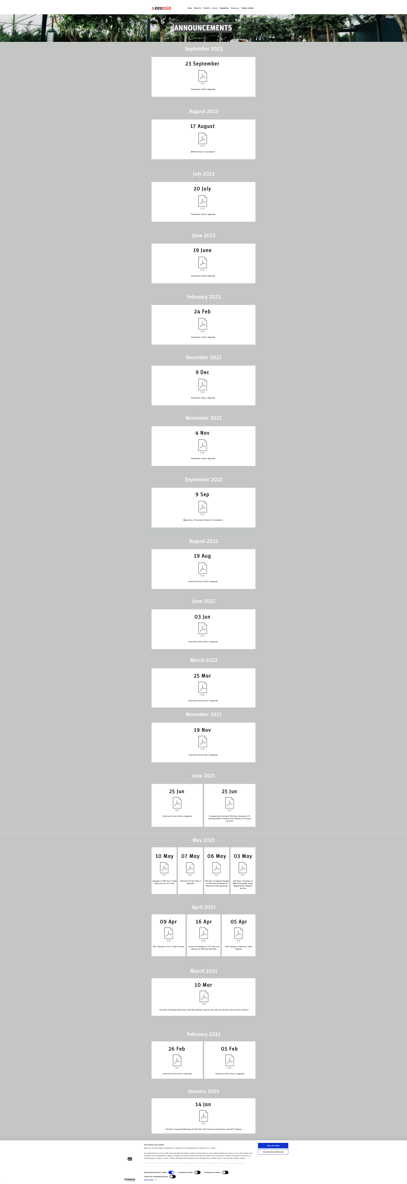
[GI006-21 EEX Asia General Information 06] (216, 869)
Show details (149, 1180)
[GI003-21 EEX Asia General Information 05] (238, 934)
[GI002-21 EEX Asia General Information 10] (204, 998)
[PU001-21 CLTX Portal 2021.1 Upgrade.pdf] (229, 1062)
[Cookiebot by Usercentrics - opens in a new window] (130, 1179)
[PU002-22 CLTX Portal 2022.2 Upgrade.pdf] (202, 630)
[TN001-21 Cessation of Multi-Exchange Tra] (242, 869)
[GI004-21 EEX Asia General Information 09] (168, 934)
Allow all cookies (273, 1145)
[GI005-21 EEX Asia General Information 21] (203, 934)
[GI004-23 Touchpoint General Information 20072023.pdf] (202, 202)
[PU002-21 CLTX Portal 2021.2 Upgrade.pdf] (177, 1062)
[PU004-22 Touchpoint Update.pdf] (202, 508)
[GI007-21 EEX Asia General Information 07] (164, 869)
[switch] (197, 1172)
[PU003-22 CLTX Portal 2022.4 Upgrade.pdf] (202, 569)
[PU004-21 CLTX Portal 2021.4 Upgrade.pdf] (177, 804)
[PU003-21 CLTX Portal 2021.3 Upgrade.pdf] (190, 869)
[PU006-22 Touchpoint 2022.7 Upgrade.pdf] (202, 386)
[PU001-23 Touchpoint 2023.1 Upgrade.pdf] (202, 325)
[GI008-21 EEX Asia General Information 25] (229, 804)
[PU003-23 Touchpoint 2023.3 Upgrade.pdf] (202, 264)
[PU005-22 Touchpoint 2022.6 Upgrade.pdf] (202, 446)
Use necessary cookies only (273, 1152)
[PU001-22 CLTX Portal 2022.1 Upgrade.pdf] (202, 689)
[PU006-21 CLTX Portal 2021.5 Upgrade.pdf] (202, 743)
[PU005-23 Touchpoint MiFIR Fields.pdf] (202, 77)
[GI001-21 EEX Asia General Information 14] (203, 1117)
